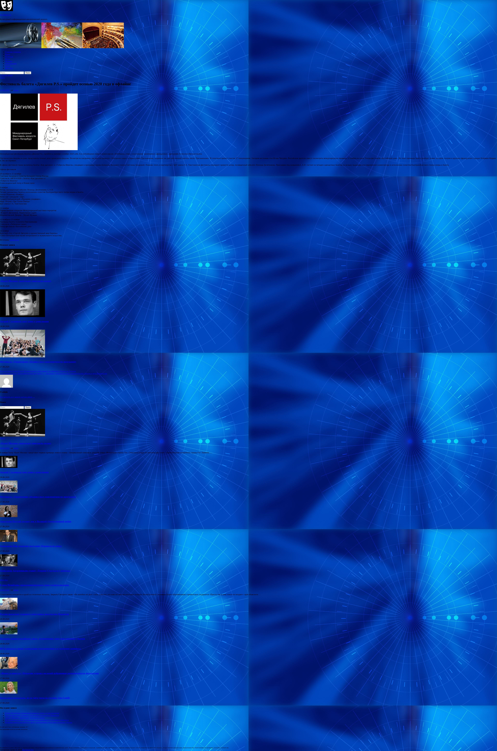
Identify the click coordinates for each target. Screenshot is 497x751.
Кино (7, 54)
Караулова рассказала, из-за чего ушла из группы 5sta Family (35, 697)
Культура (9, 56)
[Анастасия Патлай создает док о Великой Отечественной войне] (8, 516)
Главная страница (13, 52)
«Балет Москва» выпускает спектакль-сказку (25, 281)
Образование (11, 63)
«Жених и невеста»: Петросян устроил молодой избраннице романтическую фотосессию (49, 673)
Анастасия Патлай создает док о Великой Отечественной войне (35, 521)
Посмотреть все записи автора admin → (17, 397)
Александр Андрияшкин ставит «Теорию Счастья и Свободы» (35, 570)
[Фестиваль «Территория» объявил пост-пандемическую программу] (22, 357)
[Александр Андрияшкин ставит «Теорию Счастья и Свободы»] (8, 566)
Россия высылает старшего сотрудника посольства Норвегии (34, 614)
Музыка (8, 61)
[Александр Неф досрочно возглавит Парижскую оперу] (8, 541)
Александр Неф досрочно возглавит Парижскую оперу (31, 546)
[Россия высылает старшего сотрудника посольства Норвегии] (8, 609)
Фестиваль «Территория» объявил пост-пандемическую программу (38, 361)
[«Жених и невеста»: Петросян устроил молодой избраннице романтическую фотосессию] (8, 668)
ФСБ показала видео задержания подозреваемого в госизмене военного (40, 648)
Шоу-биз (9, 68)
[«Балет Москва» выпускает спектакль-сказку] (22, 276)
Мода (7, 59)
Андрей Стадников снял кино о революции (24, 321)
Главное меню (6, 75)
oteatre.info (14, 240)
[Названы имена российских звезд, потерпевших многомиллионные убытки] (8, 634)
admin (16, 90)
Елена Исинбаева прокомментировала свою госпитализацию (34, 585)
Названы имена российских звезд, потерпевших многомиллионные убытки (42, 638)
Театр (7, 66)
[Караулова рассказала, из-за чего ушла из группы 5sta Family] (8, 693)
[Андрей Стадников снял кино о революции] (22, 316)
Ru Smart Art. (5, 15)
